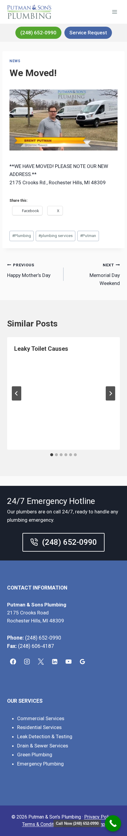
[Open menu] (114, 11)
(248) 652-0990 (38, 33)
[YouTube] (69, 662)
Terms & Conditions (42, 824)
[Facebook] (13, 662)
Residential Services (39, 727)
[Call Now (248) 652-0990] (113, 823)
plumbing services (55, 235)
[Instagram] (27, 662)
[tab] (51, 454)
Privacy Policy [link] (99, 817)
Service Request (88, 33)
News (14, 61)
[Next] (110, 393)
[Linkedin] (55, 662)
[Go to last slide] (16, 393)
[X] (41, 662)
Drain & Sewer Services (42, 746)
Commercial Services (40, 718)
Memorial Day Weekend (104, 274)
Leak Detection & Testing (44, 736)
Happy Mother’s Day (29, 270)
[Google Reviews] (82, 662)
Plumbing (21, 235)
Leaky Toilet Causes (41, 348)
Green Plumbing (34, 754)
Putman (88, 235)
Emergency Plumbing (40, 764)
